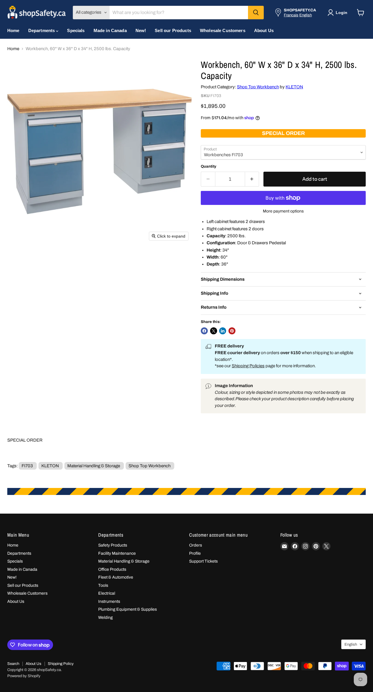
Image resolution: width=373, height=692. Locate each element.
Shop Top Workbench (258, 87)
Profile (195, 553)
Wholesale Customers (222, 30)
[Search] (256, 12)
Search (13, 664)
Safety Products (112, 545)
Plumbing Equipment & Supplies (127, 609)
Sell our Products (173, 30)
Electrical (106, 593)
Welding (105, 617)
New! (141, 30)
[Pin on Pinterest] (231, 330)
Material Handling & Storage (93, 465)
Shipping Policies (248, 365)
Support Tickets (203, 561)
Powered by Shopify (24, 676)
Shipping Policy (61, 664)
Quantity (208, 166)
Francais (291, 15)
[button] (339, 12)
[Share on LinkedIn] (222, 330)
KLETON (294, 87)
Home (13, 30)
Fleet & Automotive (115, 577)
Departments (42, 30)
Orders (195, 545)
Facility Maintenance (117, 553)
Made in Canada (110, 30)
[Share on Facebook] (204, 330)
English (305, 15)
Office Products (112, 569)
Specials (76, 30)
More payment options (283, 211)
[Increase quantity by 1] (252, 179)
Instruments (109, 601)
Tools (103, 585)
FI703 (27, 465)
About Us (264, 30)
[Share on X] (213, 330)
